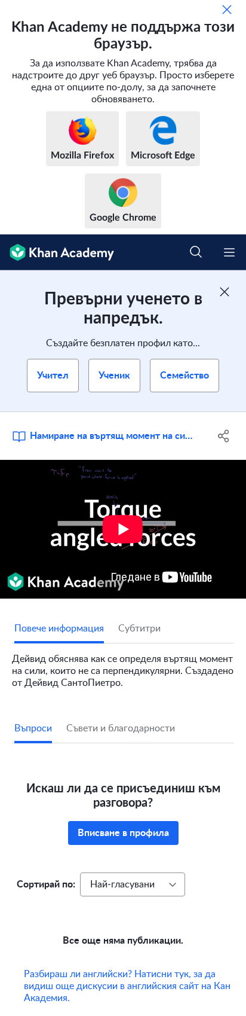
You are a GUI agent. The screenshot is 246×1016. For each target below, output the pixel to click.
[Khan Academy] (57, 252)
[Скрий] (226, 9)
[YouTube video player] (123, 529)
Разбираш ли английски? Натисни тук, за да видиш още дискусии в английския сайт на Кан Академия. (127, 986)
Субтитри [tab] (139, 628)
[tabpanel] (123, 666)
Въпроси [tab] (33, 728)
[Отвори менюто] (229, 252)
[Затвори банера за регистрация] (224, 292)
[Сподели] (223, 436)
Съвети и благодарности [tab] (120, 728)
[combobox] (132, 884)
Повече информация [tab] (59, 628)
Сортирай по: (46, 884)
